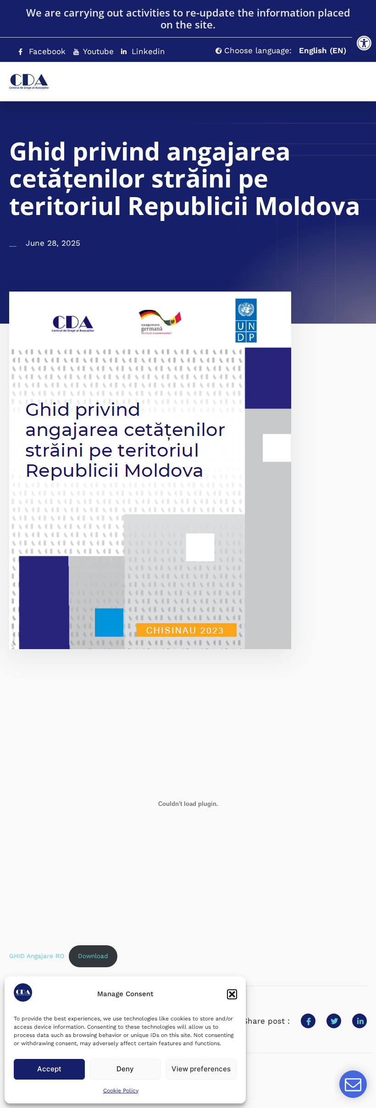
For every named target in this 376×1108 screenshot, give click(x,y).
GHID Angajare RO (36, 955)
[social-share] (308, 1021)
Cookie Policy (120, 1090)
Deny (125, 1068)
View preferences (201, 1068)
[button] (364, 43)
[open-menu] (341, 77)
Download (93, 955)
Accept (49, 1068)
